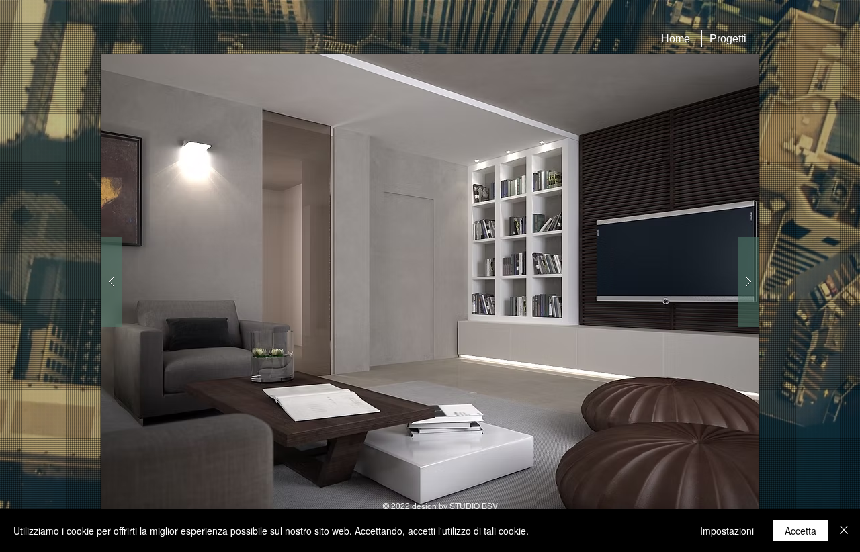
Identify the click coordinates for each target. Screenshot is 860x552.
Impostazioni (727, 530)
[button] (430, 282)
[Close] (844, 530)
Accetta (800, 530)
